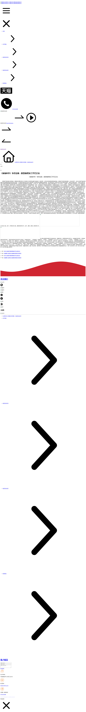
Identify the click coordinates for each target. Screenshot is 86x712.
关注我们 (4, 279)
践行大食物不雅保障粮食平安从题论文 (12, 251)
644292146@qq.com (4, 685)
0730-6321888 (15, 109)
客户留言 (4, 660)
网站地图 (17, 696)
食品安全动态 (3, 149)
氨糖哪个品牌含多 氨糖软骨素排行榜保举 (12, 253)
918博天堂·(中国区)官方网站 (20, 162)
